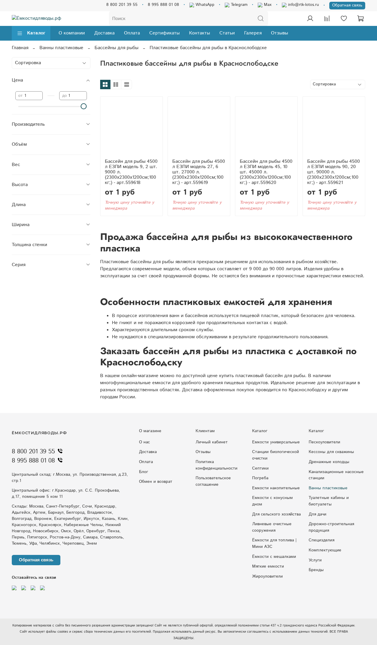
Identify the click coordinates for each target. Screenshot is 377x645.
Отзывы (279, 33)
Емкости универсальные (276, 442)
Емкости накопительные (276, 488)
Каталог (36, 33)
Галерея (253, 33)
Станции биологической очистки (275, 455)
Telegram (238, 5)
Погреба (260, 478)
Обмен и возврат (155, 482)
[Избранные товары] (343, 18)
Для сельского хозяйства (276, 514)
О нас (144, 442)
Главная (20, 47)
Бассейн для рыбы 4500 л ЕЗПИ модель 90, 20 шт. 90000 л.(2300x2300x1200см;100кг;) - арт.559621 (333, 172)
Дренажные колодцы (329, 462)
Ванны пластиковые (61, 47)
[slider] (84, 106)
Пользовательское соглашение (213, 481)
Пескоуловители (324, 442)
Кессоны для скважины (331, 452)
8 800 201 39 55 (122, 5)
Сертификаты (164, 33)
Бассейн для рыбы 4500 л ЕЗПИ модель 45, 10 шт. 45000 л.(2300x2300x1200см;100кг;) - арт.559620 (266, 172)
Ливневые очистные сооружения (272, 527)
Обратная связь (347, 5)
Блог (143, 472)
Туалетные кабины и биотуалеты (329, 501)
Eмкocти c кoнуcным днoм (272, 501)
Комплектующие (325, 550)
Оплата (132, 33)
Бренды (316, 570)
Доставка (104, 33)
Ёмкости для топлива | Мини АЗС (274, 543)
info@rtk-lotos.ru (303, 5)
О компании (72, 33)
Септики (260, 468)
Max (267, 5)
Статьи (227, 33)
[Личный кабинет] (310, 18)
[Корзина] (360, 18)
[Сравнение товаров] (327, 18)
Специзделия (321, 540)
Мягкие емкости (268, 566)
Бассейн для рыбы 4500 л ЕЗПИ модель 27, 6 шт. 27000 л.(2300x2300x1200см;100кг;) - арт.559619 (198, 172)
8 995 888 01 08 (163, 5)
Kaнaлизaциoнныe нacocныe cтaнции (336, 475)
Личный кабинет (212, 442)
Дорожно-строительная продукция (331, 527)
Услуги (315, 560)
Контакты (199, 33)
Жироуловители (267, 576)
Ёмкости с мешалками (274, 557)
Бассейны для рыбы (116, 47)
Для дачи (317, 514)
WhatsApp (204, 5)
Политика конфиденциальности (216, 465)
